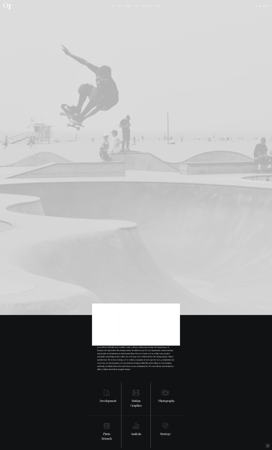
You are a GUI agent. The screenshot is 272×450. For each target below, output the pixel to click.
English (157, 6)
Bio (120, 6)
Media (137, 6)
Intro (113, 6)
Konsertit (128, 6)
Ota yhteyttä (147, 6)
